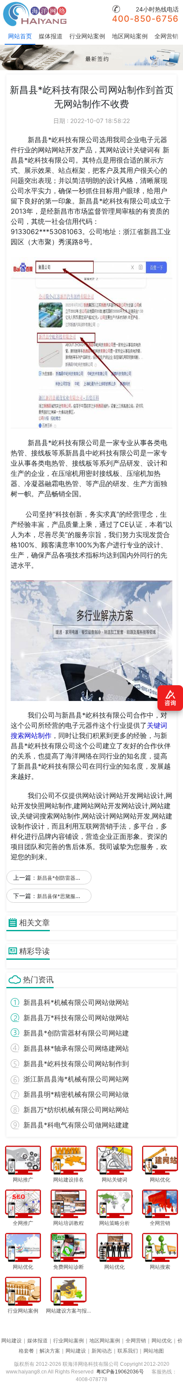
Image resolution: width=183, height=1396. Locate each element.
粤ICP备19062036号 (120, 1372)
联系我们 (127, 1351)
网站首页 (20, 36)
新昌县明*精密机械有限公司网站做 (76, 1094)
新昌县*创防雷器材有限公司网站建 (76, 1033)
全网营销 (166, 36)
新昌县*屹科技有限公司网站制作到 (76, 1063)
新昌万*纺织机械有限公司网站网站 (76, 1109)
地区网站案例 (130, 36)
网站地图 (153, 1351)
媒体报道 (51, 36)
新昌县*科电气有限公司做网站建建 (76, 1125)
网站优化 (162, 1341)
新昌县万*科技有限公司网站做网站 (76, 1017)
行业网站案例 (87, 36)
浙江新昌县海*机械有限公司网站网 (76, 1079)
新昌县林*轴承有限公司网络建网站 (76, 1048)
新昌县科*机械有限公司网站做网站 (76, 1002)
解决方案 (50, 1351)
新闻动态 (102, 1351)
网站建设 (11, 1341)
